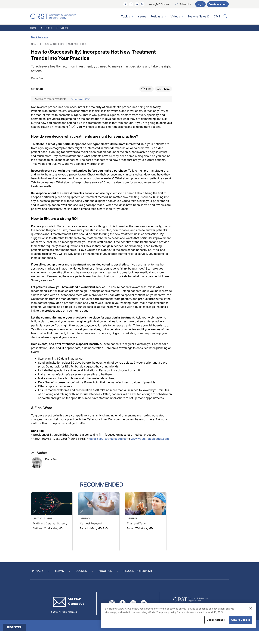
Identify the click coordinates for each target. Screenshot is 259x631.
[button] (39, 452)
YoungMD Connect (160, 4)
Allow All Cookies (240, 619)
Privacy (37, 571)
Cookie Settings (216, 619)
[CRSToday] (53, 16)
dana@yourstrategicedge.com (109, 438)
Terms (59, 571)
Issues (141, 16)
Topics (125, 16)
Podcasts (156, 16)
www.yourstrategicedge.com (150, 438)
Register (14, 627)
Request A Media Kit (138, 571)
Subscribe (185, 4)
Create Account (217, 4)
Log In (200, 4)
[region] (178, 615)
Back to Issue (39, 37)
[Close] (250, 608)
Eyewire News (196, 16)
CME (217, 16)
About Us (105, 571)
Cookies (81, 571)
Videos (175, 16)
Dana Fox (51, 459)
